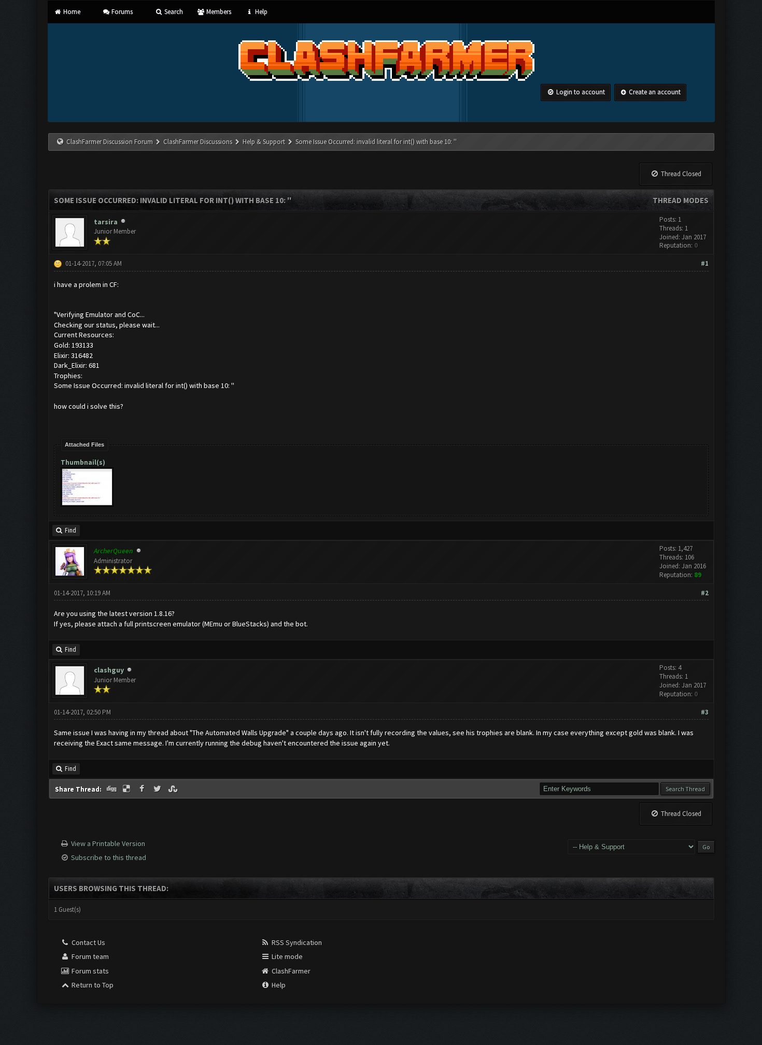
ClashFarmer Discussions (198, 141)
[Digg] (112, 789)
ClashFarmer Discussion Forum (109, 141)
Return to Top (92, 985)
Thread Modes (681, 200)
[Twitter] (158, 789)
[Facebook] (143, 789)
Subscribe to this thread (108, 857)
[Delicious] (127, 789)
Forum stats (89, 971)
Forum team (89, 956)
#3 (705, 712)
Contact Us (87, 942)
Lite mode (286, 956)
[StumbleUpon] (173, 789)
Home (71, 11)
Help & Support (264, 141)
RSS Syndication (296, 942)
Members (218, 11)
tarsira (106, 221)
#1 (705, 263)
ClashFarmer (290, 971)
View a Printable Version (108, 843)
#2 (705, 593)
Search (172, 11)
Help (260, 11)
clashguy (109, 670)
